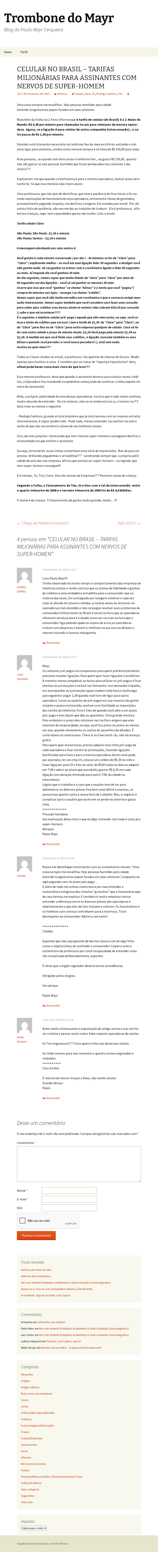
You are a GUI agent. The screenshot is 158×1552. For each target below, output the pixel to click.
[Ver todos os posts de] (128, 94)
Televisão (27, 1502)
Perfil (24, 52)
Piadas (25, 1470)
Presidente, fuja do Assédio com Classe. (46, 1295)
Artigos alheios (30, 1387)
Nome (22, 1190)
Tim (120, 94)
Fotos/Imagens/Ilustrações (37, 1425)
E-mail (22, 1199)
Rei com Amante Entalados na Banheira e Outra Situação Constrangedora (65, 1282)
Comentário (26, 1143)
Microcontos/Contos (33, 1464)
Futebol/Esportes (32, 1438)
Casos (25, 1400)
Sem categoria (30, 1489)
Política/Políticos (31, 1483)
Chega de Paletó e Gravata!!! (43, 523)
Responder (53, 643)
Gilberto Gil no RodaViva (35, 1276)
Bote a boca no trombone (36, 1393)
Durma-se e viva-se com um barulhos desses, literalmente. (57, 1289)
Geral (24, 1451)
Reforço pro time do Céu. (36, 1270)
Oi (93, 94)
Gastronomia (29, 1445)
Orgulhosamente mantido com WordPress (43, 1543)
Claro (87, 94)
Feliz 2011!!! (129, 523)
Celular (79, 94)
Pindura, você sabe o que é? (64, 1341)
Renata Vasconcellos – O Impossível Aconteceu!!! (71, 1348)
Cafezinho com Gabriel (51, 1322)
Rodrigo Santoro (106, 94)
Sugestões (28, 1496)
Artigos (25, 1381)
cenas (24, 1406)
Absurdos (27, 1374)
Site (19, 1208)
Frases (25, 1432)
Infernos (62, 94)
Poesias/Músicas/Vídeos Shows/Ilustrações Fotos (51, 1476)
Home (8, 52)
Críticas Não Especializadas (38, 1413)
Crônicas (26, 1419)
